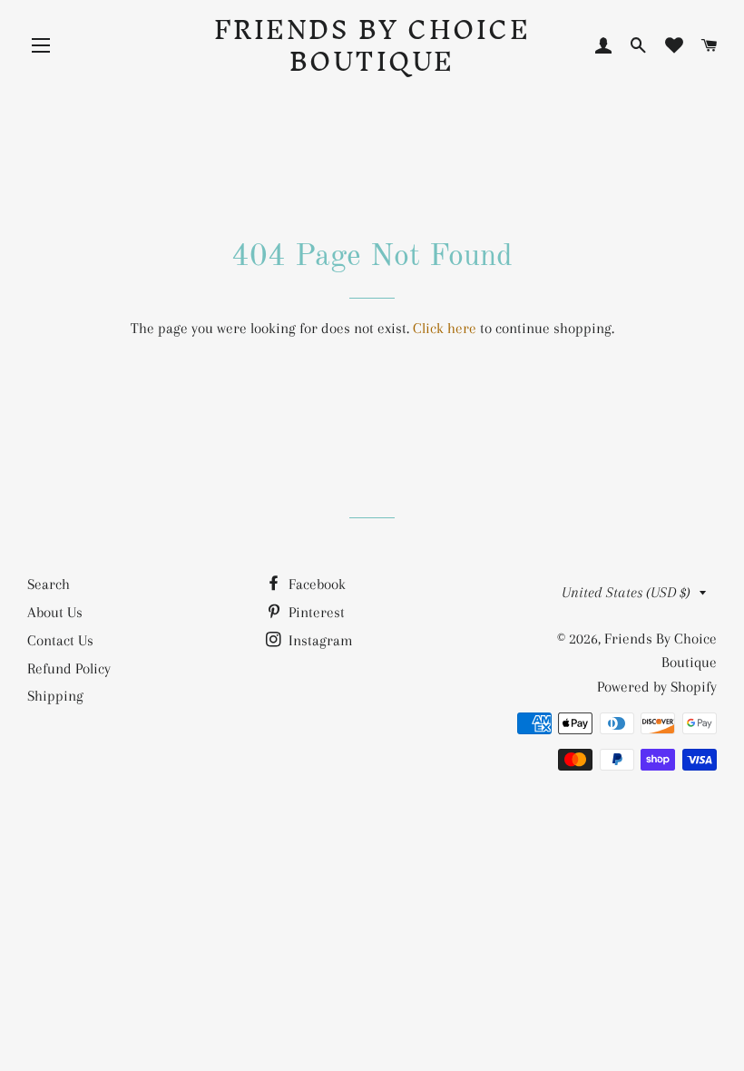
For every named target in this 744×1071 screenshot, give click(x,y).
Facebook (315, 584)
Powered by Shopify (657, 686)
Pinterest (315, 612)
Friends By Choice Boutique (372, 45)
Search (48, 584)
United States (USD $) (626, 592)
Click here (444, 328)
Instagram (319, 640)
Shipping (55, 695)
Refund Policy (69, 668)
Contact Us (60, 640)
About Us (55, 612)
